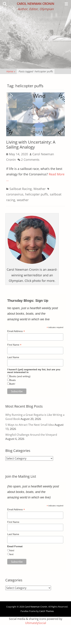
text (11, 554)
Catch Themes (46, 611)
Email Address (16, 331)
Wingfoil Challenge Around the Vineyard (31, 435)
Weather (39, 189)
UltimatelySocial (35, 623)
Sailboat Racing (20, 189)
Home (10, 71)
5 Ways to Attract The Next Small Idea (29, 425)
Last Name (13, 357)
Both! (12, 383)
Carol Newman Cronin (35, 4)
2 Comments (30, 159)
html (11, 550)
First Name (14, 344)
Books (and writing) (20, 376)
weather (23, 200)
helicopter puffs (36, 194)
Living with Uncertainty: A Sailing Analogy (30, 144)
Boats (12, 380)
